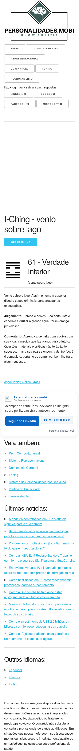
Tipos (15, 48)
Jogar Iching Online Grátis (22, 381)
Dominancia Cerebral (23, 467)
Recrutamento (22, 78)
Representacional (25, 58)
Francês (14, 677)
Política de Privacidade (24, 489)
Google (46, 93)
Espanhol (15, 670)
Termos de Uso (19, 496)
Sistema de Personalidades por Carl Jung (37, 482)
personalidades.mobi (61, 430)
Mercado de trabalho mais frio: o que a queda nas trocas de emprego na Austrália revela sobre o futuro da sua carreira (39, 609)
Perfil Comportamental (24, 453)
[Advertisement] (39, 172)
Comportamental (46, 48)
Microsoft (51, 103)
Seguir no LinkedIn (22, 421)
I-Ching (47, 68)
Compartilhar (57, 420)
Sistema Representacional (27, 460)
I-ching (13, 474)
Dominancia (19, 68)
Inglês (13, 684)
